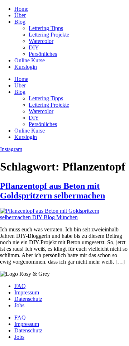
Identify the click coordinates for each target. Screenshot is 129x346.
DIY (34, 47)
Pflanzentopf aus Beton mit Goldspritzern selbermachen (52, 190)
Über (20, 15)
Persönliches (43, 54)
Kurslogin (25, 67)
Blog (19, 22)
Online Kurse (29, 60)
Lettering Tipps (46, 28)
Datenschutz (28, 299)
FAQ (20, 286)
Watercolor (41, 41)
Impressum (26, 292)
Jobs (19, 305)
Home (21, 9)
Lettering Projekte (49, 35)
